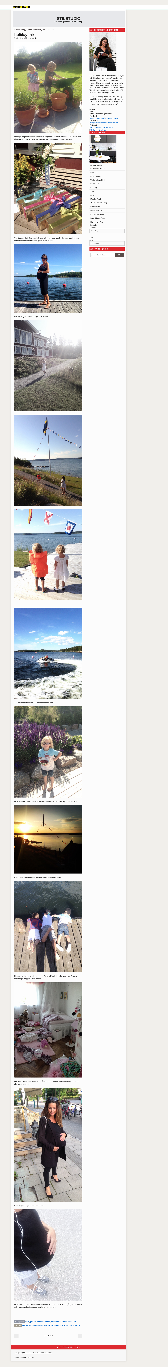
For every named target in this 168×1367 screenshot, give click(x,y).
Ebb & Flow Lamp (97, 214)
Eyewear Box (95, 184)
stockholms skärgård (71, 1325)
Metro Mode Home (97, 168)
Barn (27, 1322)
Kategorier (93, 227)
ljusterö (47, 1325)
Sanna (64, 1322)
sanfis (34, 38)
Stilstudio (68, 18)
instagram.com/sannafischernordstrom (103, 123)
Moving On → (95, 176)
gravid (33, 1322)
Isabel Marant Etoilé (97, 218)
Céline (92, 195)
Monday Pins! (95, 199)
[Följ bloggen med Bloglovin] (97, 130)
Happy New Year (96, 210)
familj (34, 1325)
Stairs (92, 191)
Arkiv (91, 240)
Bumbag (93, 188)
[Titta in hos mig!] (102, 149)
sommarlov (56, 1325)
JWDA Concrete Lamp (98, 203)
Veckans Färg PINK (97, 180)
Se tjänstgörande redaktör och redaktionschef (33, 1352)
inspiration (56, 1322)
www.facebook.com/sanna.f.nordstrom (103, 118)
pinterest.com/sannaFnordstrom (101, 127)
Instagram (94, 172)
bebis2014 (26, 1325)
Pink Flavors (95, 207)
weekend (72, 1322)
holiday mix (24, 34)
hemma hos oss (43, 1322)
